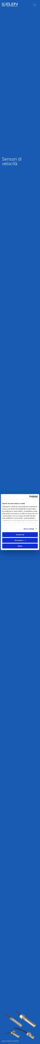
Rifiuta (20, 546)
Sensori (4, 1041)
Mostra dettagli (29, 529)
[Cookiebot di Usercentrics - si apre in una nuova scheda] (29, 496)
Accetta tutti (20, 534)
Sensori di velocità (13, 1041)
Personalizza (19, 540)
